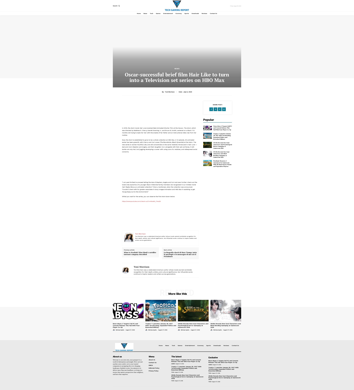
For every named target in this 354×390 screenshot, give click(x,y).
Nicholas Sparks (120, 330)
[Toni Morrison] (126, 270)
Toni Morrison (170, 92)
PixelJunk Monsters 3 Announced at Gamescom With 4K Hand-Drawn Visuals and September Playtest (222, 163)
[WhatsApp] (224, 109)
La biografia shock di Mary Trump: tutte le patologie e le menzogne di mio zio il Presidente (180, 254)
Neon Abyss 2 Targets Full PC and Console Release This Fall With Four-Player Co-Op (222, 128)
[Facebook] (211, 109)
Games (173, 363)
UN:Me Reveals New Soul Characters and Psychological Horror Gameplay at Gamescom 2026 (222, 145)
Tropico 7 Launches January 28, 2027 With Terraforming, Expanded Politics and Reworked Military (222, 136)
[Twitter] (215, 109)
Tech (172, 372)
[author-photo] (114, 330)
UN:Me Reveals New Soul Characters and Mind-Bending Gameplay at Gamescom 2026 (221, 154)
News (177, 68)
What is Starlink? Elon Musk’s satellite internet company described (140, 253)
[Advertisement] (160, 114)
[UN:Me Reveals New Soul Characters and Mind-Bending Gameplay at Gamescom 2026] (207, 154)
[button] (117, 6)
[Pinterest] (220, 109)
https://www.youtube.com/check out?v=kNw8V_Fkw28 (141, 201)
